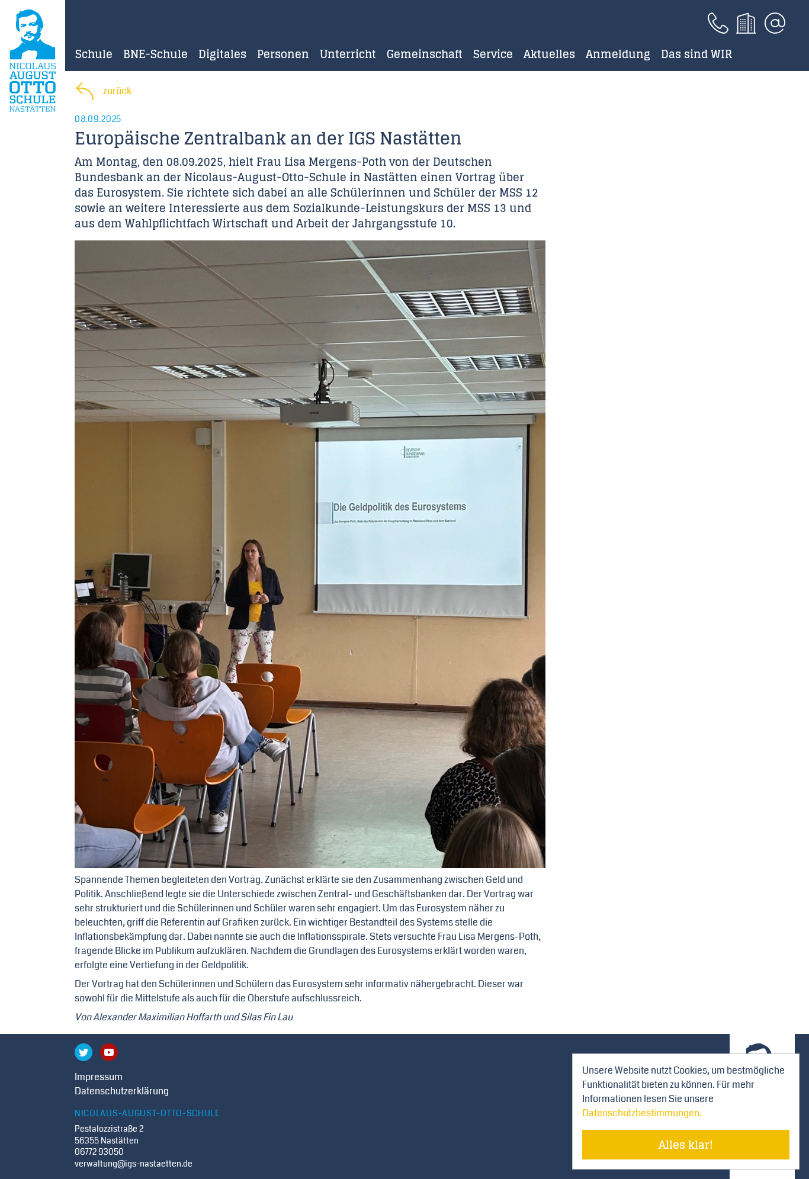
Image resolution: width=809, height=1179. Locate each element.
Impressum (99, 1077)
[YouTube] (109, 1052)
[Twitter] (83, 1052)
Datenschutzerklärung (122, 1091)
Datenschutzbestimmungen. (642, 1113)
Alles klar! (686, 1144)
